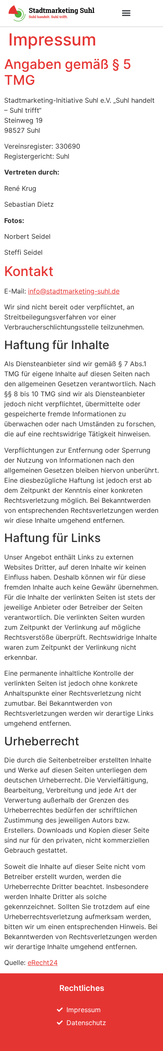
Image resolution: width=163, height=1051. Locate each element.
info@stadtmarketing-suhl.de (74, 291)
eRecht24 (43, 962)
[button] (126, 13)
